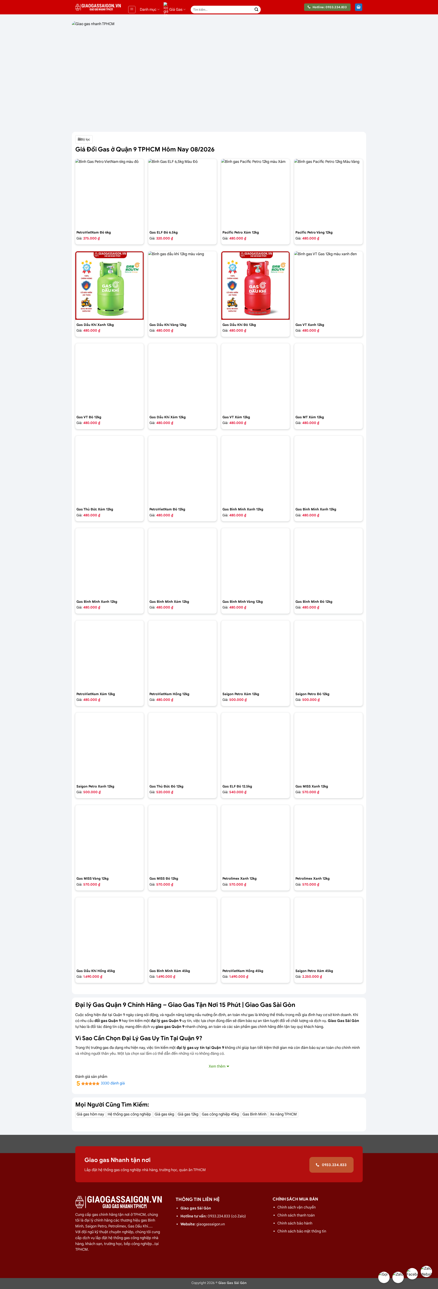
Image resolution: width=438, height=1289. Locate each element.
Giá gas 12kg (188, 1114)
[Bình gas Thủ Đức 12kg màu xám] (109, 470)
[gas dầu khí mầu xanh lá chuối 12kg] (109, 285)
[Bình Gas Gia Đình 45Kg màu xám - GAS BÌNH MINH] (182, 931)
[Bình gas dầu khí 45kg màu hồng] (109, 931)
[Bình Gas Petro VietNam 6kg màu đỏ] (109, 193)
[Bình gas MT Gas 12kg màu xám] (328, 377)
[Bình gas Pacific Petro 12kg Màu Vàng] (328, 193)
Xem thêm (217, 1066)
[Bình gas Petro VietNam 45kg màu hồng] (255, 931)
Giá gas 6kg (164, 1114)
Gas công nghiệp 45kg (220, 1114)
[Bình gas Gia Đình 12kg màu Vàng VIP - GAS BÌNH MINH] (255, 562)
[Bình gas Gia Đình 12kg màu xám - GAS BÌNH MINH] (182, 562)
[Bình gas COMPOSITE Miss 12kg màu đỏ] (182, 839)
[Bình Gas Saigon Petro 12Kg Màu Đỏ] (328, 655)
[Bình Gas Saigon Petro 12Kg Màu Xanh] (109, 747)
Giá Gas (175, 9)
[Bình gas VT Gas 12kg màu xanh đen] (328, 285)
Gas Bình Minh (254, 1114)
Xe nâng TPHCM (283, 1114)
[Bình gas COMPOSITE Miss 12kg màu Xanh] (328, 747)
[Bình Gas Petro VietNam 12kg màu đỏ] (182, 470)
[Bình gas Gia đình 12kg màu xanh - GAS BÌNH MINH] (255, 470)
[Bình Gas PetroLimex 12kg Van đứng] (255, 839)
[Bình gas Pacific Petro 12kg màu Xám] (255, 193)
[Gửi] (256, 9)
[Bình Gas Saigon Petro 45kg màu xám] (328, 931)
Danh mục (148, 9)
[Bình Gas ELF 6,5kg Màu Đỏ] (182, 193)
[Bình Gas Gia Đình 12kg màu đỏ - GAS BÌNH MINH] (328, 562)
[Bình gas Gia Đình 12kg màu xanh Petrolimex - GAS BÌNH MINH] (328, 470)
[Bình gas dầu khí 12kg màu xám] (182, 377)
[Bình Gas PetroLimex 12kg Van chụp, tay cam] (328, 839)
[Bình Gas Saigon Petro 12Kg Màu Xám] (255, 655)
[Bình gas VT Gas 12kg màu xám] (255, 377)
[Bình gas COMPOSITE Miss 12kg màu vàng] (109, 839)
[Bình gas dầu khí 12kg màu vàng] (182, 285)
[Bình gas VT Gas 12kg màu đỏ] (109, 377)
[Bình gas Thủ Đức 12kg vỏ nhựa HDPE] (182, 747)
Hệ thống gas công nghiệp (129, 1114)
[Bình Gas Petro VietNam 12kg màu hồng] (182, 655)
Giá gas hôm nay (90, 1114)
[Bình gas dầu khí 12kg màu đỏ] (255, 285)
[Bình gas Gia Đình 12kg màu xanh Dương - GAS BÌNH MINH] (109, 562)
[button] (132, 9)
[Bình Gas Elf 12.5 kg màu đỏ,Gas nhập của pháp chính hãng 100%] (255, 747)
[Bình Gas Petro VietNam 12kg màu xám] (109, 655)
